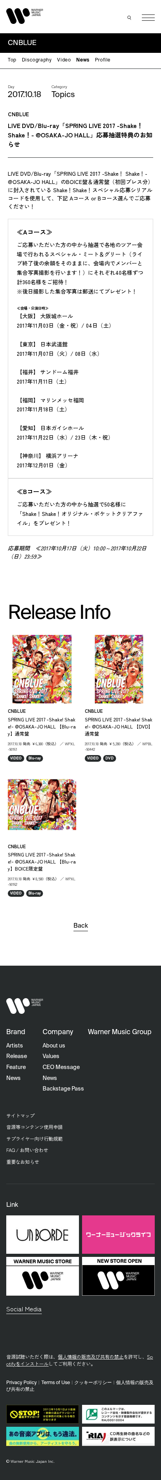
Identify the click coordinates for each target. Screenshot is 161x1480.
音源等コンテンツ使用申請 (34, 1126)
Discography (37, 60)
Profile (103, 60)
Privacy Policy (21, 1382)
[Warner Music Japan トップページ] (24, 16)
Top (12, 60)
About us (54, 1046)
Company (58, 1032)
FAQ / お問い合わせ (27, 1150)
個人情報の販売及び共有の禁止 (90, 1356)
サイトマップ (20, 1115)
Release (16, 1056)
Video (64, 60)
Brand (15, 1032)
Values (51, 1056)
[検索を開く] (129, 17)
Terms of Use (55, 1382)
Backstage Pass (63, 1089)
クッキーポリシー (93, 1382)
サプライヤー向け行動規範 (34, 1138)
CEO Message (61, 1067)
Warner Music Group (120, 1032)
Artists (14, 1046)
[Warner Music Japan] (24, 1006)
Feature (16, 1067)
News (82, 60)
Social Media (24, 1308)
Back (80, 926)
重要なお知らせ (22, 1161)
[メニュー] (148, 17)
